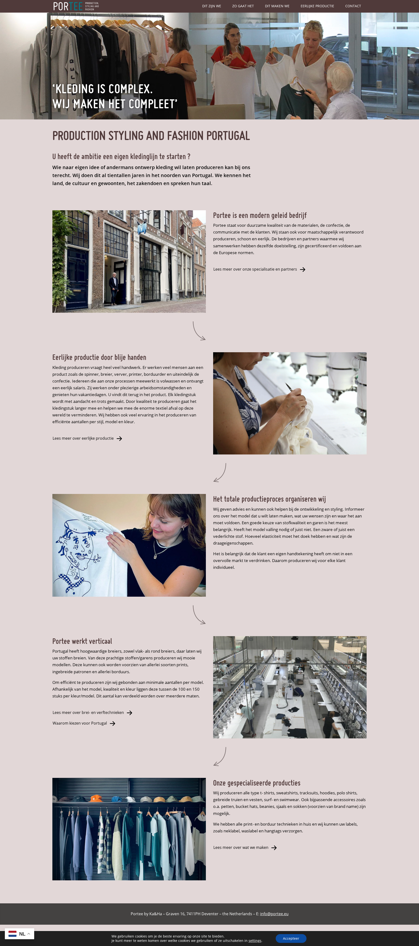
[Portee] (76, 6)
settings (255, 940)
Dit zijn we (211, 6)
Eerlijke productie (317, 6)
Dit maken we (277, 6)
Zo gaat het (243, 6)
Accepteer (291, 938)
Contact (353, 6)
